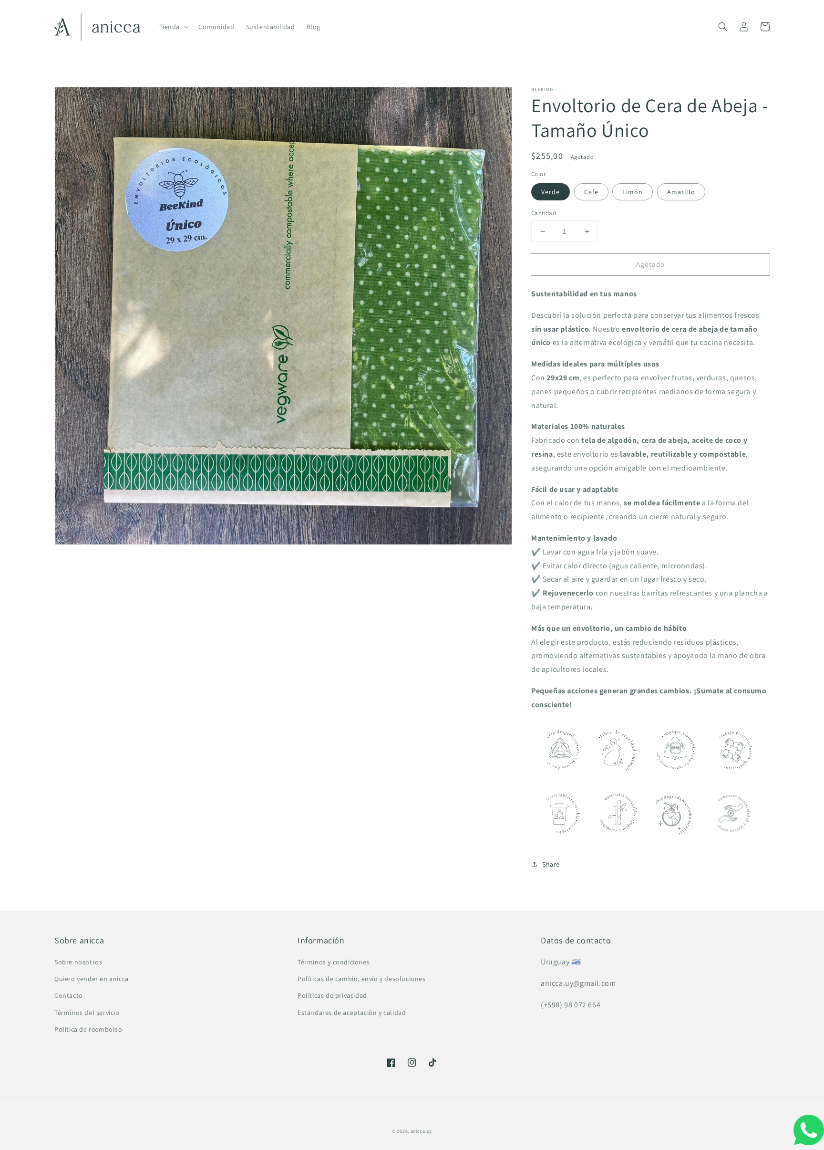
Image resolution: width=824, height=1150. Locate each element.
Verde (550, 192)
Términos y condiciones (334, 962)
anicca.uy (421, 1131)
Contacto (68, 995)
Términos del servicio (87, 1012)
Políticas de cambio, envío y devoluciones (362, 978)
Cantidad (543, 213)
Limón (632, 192)
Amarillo (681, 192)
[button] (722, 26)
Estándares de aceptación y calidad (352, 1012)
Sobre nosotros (78, 962)
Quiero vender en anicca (91, 978)
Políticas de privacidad (332, 995)
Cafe (591, 192)
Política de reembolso (88, 1029)
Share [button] (551, 864)
